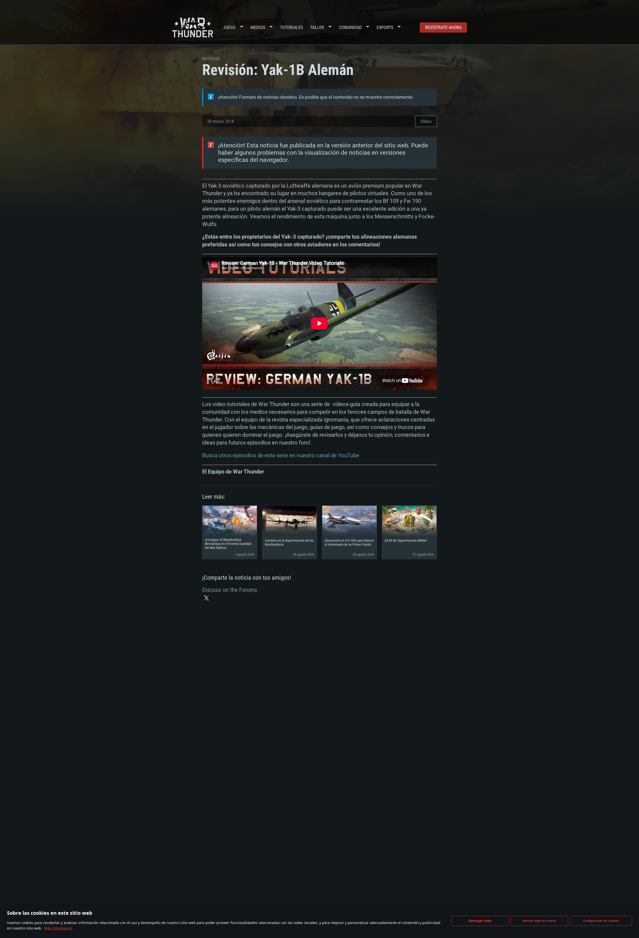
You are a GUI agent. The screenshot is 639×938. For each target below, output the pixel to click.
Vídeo (426, 121)
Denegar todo (480, 921)
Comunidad (350, 27)
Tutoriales (291, 27)
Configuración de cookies (601, 921)
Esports (385, 27)
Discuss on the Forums (229, 589)
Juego (229, 27)
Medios (258, 27)
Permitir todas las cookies (539, 921)
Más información (58, 928)
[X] (206, 598)
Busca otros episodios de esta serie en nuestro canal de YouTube (280, 455)
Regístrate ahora (443, 27)
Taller (317, 27)
